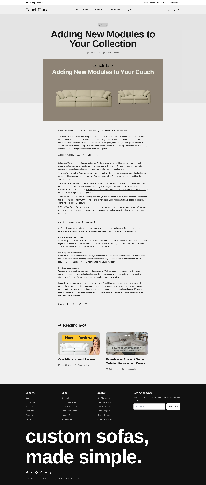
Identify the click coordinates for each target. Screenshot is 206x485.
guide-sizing (103, 25)
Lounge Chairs (68, 415)
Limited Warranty (44, 479)
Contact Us (30, 402)
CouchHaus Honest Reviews (76, 359)
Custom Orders (31, 479)
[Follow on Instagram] (36, 472)
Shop (85, 10)
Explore (98, 10)
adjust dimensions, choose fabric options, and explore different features (116, 190)
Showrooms (114, 10)
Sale (76, 10)
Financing (30, 411)
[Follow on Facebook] (27, 472)
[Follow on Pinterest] (41, 472)
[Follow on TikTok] (50, 472)
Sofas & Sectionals (70, 407)
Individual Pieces (69, 402)
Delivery (29, 419)
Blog (27, 398)
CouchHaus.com (68, 228)
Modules (74, 173)
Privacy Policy (83, 479)
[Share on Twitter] (73, 304)
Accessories (67, 419)
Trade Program (103, 411)
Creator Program (104, 415)
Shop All (65, 398)
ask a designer (92, 277)
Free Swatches (103, 407)
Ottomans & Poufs (69, 411)
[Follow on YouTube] (46, 472)
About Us (29, 407)
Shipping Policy (58, 479)
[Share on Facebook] (67, 304)
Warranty (29, 415)
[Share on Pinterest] (79, 304)
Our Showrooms (104, 398)
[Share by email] (86, 304)
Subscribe (173, 407)
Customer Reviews (105, 419)
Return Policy (71, 479)
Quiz (130, 10)
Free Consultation (105, 402)
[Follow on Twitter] (31, 472)
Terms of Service (97, 479)
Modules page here (105, 163)
